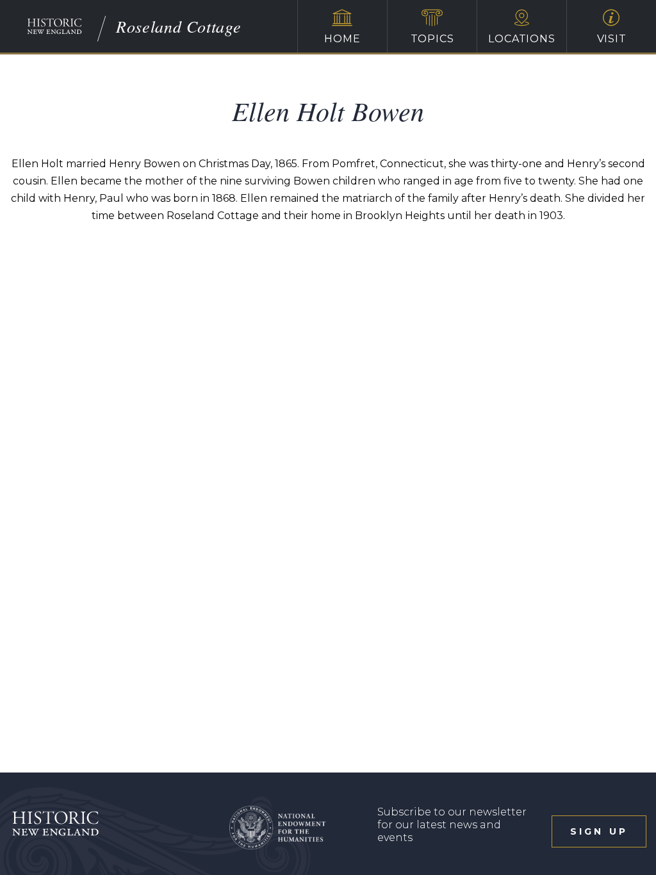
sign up (599, 831)
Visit (612, 39)
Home (342, 39)
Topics (432, 39)
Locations (521, 39)
